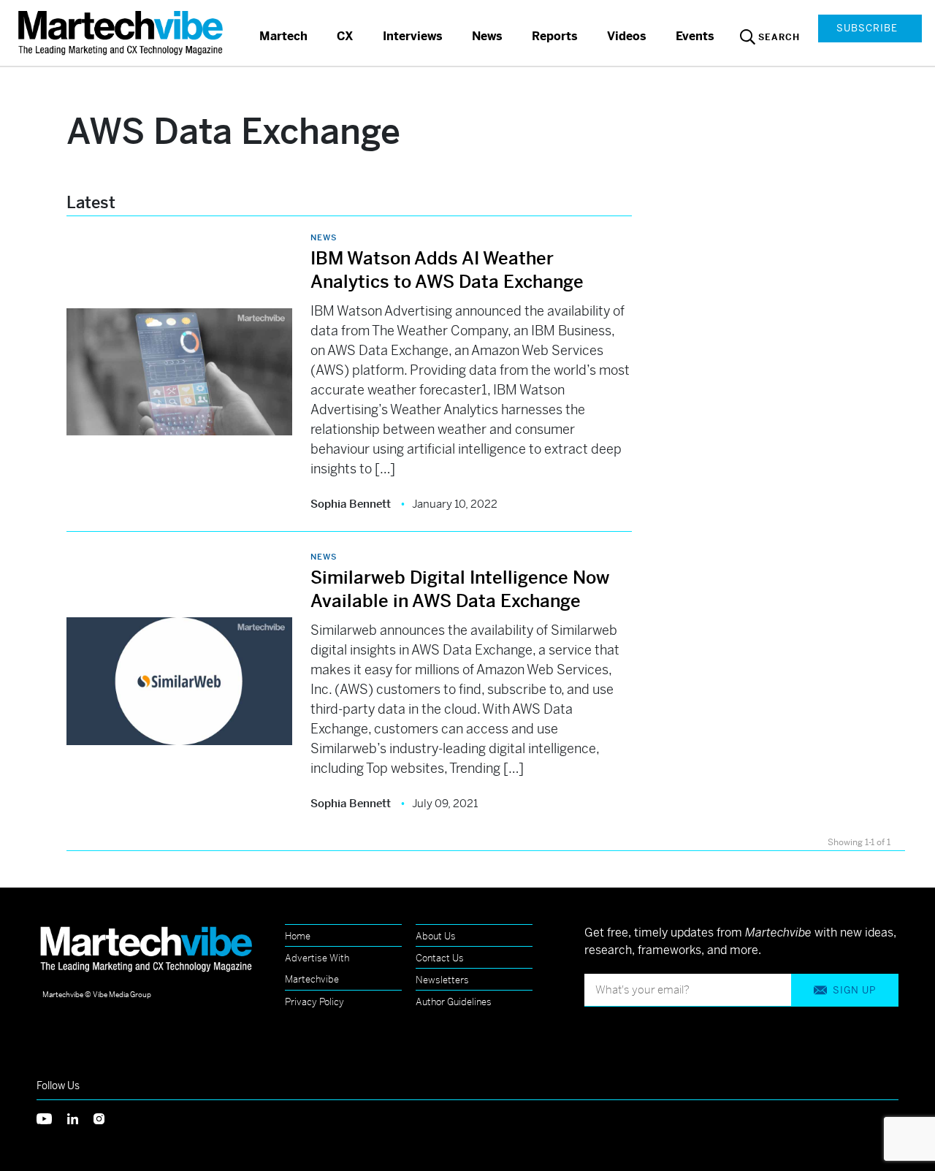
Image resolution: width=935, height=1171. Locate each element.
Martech (283, 36)
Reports (555, 36)
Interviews (413, 36)
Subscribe (867, 28)
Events (695, 36)
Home (297, 936)
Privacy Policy (314, 1002)
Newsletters (442, 980)
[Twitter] (52, 1117)
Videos (626, 36)
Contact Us (440, 958)
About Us (436, 936)
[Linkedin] (80, 1117)
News (487, 36)
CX (345, 36)
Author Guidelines (454, 1002)
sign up (854, 990)
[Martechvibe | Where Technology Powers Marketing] (122, 32)
